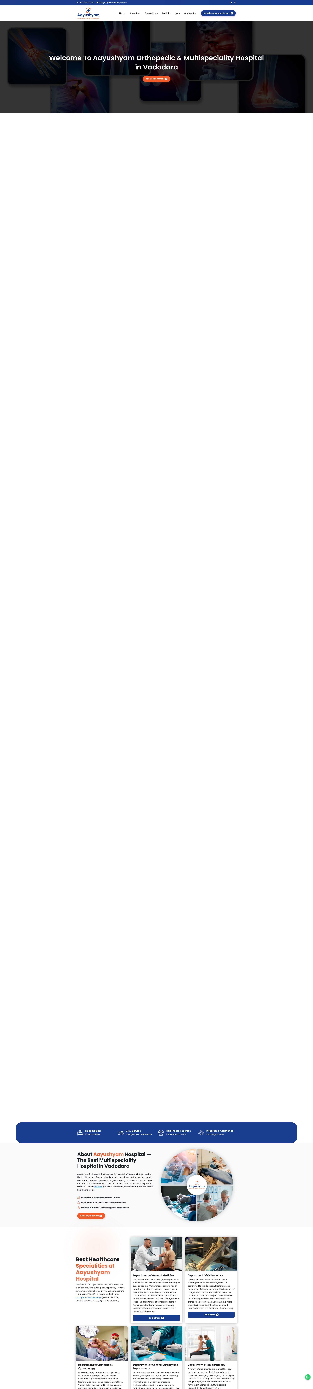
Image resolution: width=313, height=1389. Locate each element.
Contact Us (190, 13)
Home (122, 13)
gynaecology (94, 1297)
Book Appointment (155, 78)
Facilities (166, 13)
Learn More (154, 1318)
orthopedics (82, 1297)
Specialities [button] (151, 13)
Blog (177, 13)
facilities (98, 1186)
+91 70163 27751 (87, 2)
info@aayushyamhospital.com (113, 2)
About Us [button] (134, 13)
